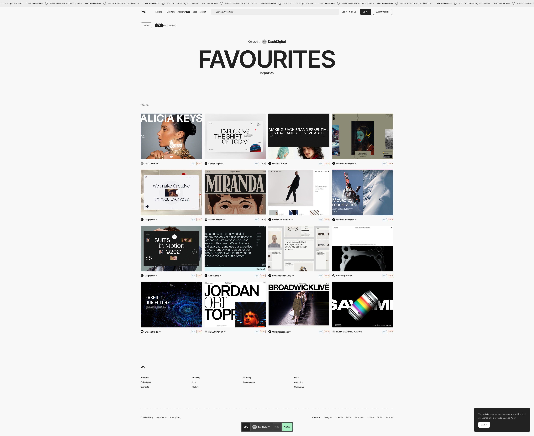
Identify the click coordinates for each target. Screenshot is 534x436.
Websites (145, 377)
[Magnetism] (171, 192)
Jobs (195, 12)
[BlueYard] (171, 304)
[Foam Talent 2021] (362, 136)
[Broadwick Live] (298, 304)
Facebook (359, 417)
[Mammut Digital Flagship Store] (362, 192)
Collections (146, 382)
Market (203, 12)
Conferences (249, 382)
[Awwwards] (144, 12)
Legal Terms (161, 417)
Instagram (328, 417)
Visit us (287, 427)
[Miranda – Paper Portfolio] (235, 192)
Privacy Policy (175, 417)
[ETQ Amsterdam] (298, 192)
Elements (145, 387)
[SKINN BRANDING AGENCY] (362, 304)
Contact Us (299, 387)
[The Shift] (235, 136)
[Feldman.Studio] (298, 136)
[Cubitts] (298, 248)
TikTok (380, 417)
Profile (276, 427)
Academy (184, 12)
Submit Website (383, 12)
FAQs (296, 377)
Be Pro (366, 12)
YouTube (370, 417)
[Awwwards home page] (246, 427)
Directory (171, 12)
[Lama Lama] (235, 248)
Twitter (349, 417)
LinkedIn (339, 417)
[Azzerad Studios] (235, 304)
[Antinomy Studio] (362, 248)
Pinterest (389, 417)
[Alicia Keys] (171, 136)
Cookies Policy (147, 417)
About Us (298, 382)
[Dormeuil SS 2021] (171, 248)
